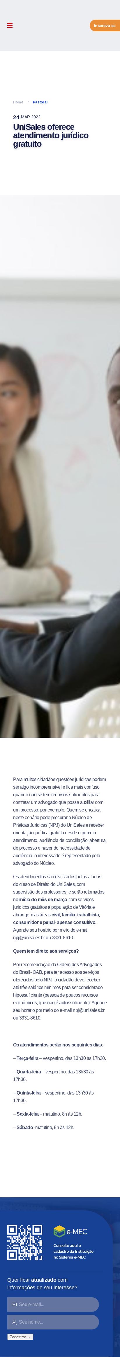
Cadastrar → (20, 1337)
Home (18, 102)
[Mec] (51, 1242)
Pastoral (40, 102)
